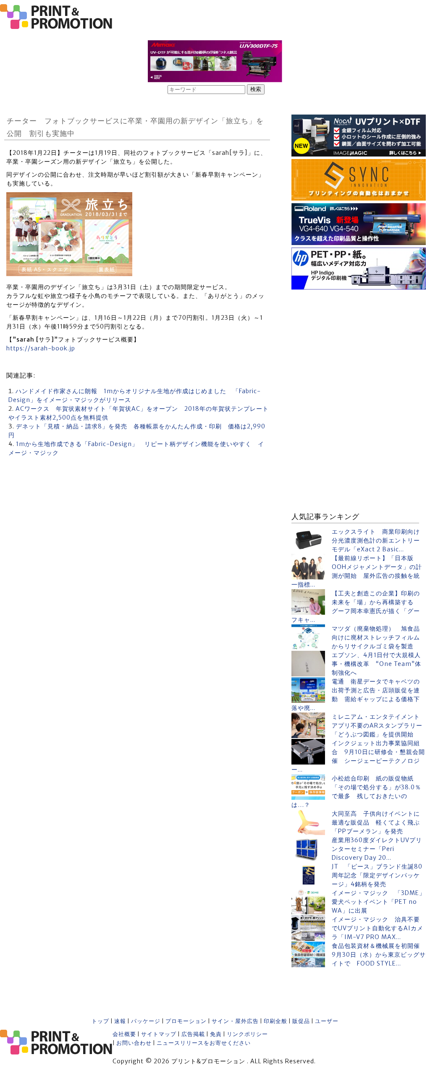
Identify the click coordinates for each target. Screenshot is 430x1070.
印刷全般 (275, 1021)
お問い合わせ (134, 1043)
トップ (100, 1021)
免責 (216, 1034)
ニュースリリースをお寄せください (204, 1043)
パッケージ (145, 1021)
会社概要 (124, 1034)
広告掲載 (193, 1034)
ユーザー (326, 1021)
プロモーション (186, 1021)
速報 (120, 1021)
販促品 (301, 1021)
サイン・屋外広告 (235, 1021)
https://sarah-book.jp (40, 348)
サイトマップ (158, 1034)
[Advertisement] (358, 344)
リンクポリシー (247, 1034)
